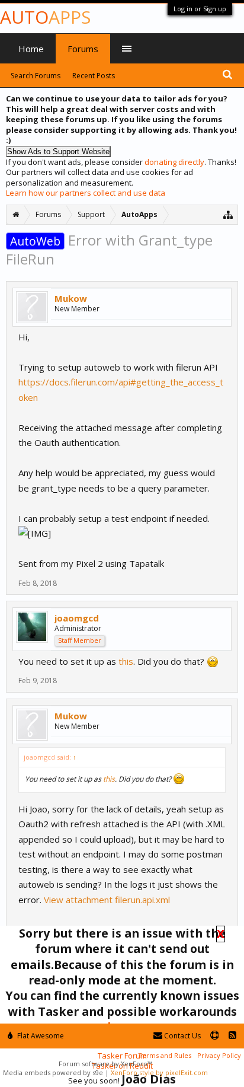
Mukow (70, 298)
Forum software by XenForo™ (105, 1063)
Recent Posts (93, 76)
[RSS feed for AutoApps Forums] (232, 1036)
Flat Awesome (39, 1036)
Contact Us (181, 1036)
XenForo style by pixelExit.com (159, 1072)
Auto (45, 17)
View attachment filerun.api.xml (107, 900)
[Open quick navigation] (228, 214)
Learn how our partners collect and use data (85, 192)
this (125, 661)
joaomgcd (76, 618)
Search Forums (35, 76)
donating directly (174, 162)
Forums (83, 49)
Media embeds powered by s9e (53, 1072)
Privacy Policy (219, 1055)
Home (31, 49)
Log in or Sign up (200, 8)
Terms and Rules (164, 1055)
